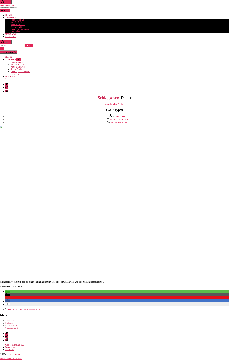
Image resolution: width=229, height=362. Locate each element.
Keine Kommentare (119, 122)
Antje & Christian (18, 24)
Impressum (9, 349)
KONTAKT (10, 36)
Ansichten (109, 104)
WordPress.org (11, 328)
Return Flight (16, 27)
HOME (8, 15)
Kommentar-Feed (12, 325)
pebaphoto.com (7, 5)
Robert (32, 309)
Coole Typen (114, 110)
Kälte (25, 309)
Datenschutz (10, 347)
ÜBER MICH (11, 34)
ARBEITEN (10, 17)
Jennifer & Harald (18, 22)
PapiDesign (119, 104)
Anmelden (9, 321)
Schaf (38, 309)
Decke (11, 309)
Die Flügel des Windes (20, 29)
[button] (7, 292)
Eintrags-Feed (11, 323)
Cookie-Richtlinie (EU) (15, 345)
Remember (15, 32)
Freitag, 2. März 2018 (119, 119)
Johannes (18, 309)
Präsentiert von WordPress (11, 358)
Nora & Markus (17, 20)
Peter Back (120, 116)
